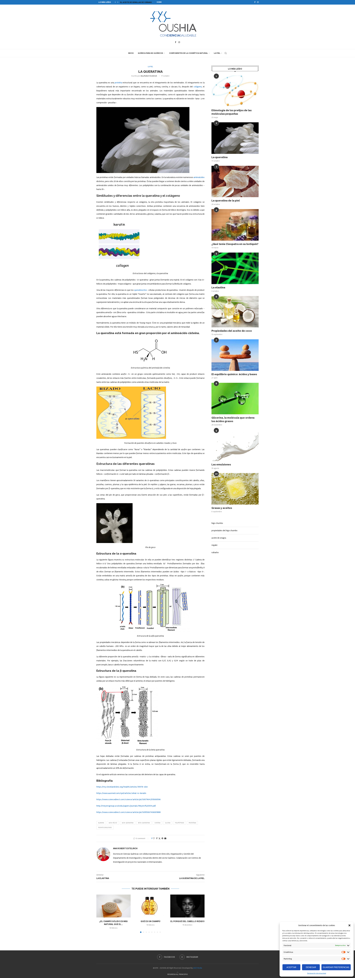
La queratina (219, 157)
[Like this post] (154, 838)
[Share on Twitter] (159, 838)
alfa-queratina (127, 823)
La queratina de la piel (225, 200)
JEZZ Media (197, 968)
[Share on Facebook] (156, 838)
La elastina (218, 287)
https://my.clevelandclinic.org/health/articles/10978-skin (122, 786)
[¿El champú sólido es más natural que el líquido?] (113, 906)
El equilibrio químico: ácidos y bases (234, 374)
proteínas (192, 823)
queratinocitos (140, 290)
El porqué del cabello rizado (187, 921)
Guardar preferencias (336, 967)
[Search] (225, 53)
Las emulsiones (221, 464)
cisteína (157, 823)
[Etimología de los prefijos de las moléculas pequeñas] (235, 91)
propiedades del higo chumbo (224, 530)
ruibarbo (215, 552)
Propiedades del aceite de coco (231, 330)
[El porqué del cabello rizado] (187, 906)
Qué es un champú (150, 921)
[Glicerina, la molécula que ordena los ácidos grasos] (235, 398)
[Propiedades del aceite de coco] (235, 312)
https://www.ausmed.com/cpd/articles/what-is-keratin (121, 793)
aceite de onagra (218, 537)
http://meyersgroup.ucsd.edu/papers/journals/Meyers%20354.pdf (126, 805)
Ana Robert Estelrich (149, 76)
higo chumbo (217, 523)
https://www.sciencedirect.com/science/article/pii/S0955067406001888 (128, 812)
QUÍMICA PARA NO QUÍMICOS (150, 53)
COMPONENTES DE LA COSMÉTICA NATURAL (188, 53)
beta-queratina (144, 823)
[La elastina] (235, 268)
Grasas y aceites (221, 507)
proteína (118, 82)
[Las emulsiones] (235, 445)
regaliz (214, 545)
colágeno (198, 86)
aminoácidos (199, 177)
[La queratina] (235, 138)
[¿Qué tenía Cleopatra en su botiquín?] (235, 225)
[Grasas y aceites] (235, 489)
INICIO (131, 53)
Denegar (311, 967)
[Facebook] (254, 2)
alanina (101, 823)
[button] (349, 925)
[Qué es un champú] (150, 906)
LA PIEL (217, 53)
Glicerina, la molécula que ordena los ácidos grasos (232, 419)
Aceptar (291, 967)
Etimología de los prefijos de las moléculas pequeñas (231, 112)
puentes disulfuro (105, 827)
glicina (167, 823)
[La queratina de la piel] (235, 181)
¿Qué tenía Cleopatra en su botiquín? (234, 244)
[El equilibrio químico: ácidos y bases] (235, 355)
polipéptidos (179, 823)
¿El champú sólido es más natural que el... (141, 2)
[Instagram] (258, 2)
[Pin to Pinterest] (162, 838)
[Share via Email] (165, 838)
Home (159, 2)
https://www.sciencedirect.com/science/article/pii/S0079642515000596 (128, 799)
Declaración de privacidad (316, 973)
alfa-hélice (113, 823)
